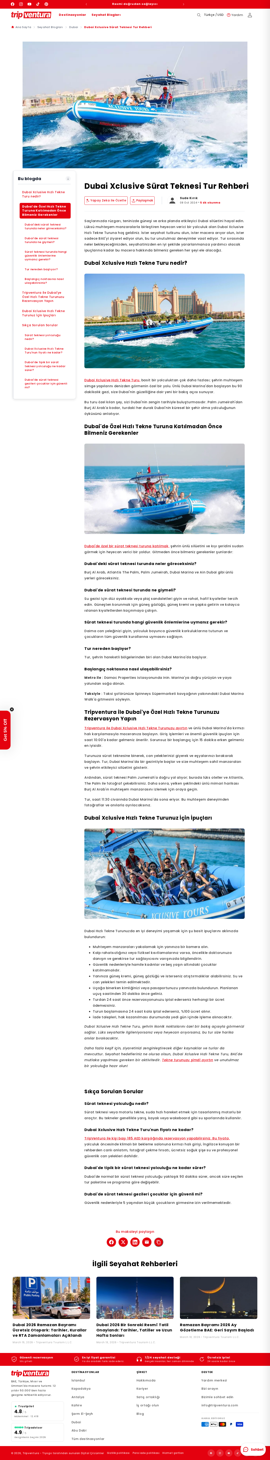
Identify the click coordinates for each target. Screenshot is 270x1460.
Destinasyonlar (72, 15)
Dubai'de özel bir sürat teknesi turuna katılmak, (126, 546)
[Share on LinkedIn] (135, 1242)
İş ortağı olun (147, 1405)
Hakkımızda (146, 1380)
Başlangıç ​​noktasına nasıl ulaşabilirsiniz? (44, 281)
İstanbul (78, 1380)
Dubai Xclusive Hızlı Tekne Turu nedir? (43, 194)
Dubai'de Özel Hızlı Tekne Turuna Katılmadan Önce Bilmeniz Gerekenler (44, 210)
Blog (140, 1414)
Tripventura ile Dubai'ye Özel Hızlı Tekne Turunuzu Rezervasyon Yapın (43, 297)
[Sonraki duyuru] (183, 4)
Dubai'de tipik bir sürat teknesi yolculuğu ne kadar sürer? (45, 366)
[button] (199, 15)
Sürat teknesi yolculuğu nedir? (43, 337)
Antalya (78, 1397)
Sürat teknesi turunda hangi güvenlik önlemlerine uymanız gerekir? (46, 255)
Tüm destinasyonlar (88, 1439)
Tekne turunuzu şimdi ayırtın (187, 1060)
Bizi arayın (209, 1389)
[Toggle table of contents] (68, 178)
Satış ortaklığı (148, 1397)
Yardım (237, 15)
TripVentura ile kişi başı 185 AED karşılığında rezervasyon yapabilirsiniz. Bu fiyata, (157, 1138)
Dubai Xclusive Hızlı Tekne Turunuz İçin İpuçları (43, 313)
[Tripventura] (30, 1373)
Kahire (77, 1405)
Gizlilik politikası (118, 1453)
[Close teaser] (12, 709)
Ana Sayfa (23, 27)
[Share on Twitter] (123, 1242)
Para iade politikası (146, 1453)
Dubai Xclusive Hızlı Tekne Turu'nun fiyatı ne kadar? (44, 350)
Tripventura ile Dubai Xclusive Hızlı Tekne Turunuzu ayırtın (135, 728)
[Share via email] (146, 1242)
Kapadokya (81, 1389)
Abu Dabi (79, 1430)
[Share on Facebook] (111, 1242)
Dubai (73, 27)
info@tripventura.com (219, 1405)
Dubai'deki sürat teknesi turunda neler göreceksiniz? (46, 226)
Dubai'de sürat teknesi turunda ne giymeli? (41, 240)
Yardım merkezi (214, 1380)
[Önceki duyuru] (86, 4)
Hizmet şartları (173, 1453)
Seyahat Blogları (106, 15)
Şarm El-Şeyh (82, 1414)
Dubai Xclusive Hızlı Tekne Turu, (112, 380)
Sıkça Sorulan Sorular (40, 325)
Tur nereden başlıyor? (41, 269)
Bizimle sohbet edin (217, 1397)
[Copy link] (158, 1242)
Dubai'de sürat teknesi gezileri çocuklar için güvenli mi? (46, 383)
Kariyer (142, 1389)
